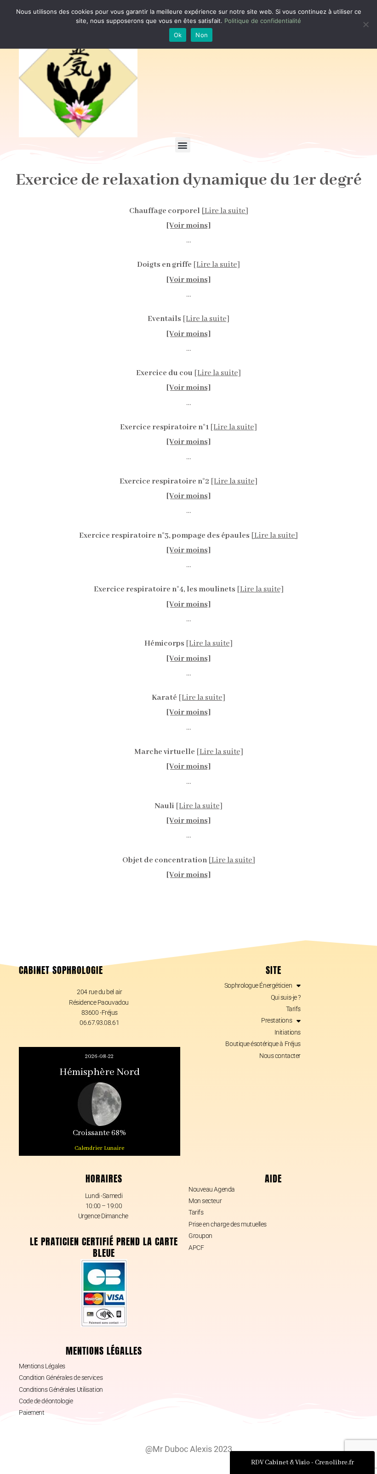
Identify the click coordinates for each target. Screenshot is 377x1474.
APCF (196, 1247)
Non (201, 35)
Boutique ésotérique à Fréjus (262, 1043)
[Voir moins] (188, 226)
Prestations (276, 1020)
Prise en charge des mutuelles (227, 1224)
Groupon (200, 1235)
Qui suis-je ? (286, 997)
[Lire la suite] (224, 211)
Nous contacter (280, 1055)
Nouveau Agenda (211, 1189)
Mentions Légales (42, 1366)
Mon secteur (205, 1200)
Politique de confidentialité (262, 20)
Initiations (287, 1032)
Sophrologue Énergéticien (258, 985)
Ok (178, 35)
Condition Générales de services (61, 1377)
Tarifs (293, 1009)
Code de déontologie (46, 1401)
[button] (182, 144)
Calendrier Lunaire (99, 1148)
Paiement (31, 1412)
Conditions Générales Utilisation (61, 1389)
